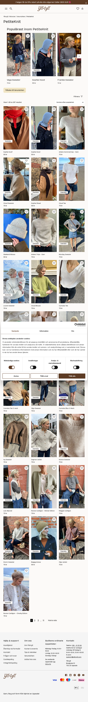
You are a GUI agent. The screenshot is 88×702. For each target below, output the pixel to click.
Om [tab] (72, 331)
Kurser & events (31, 649)
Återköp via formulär (11, 649)
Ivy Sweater (7, 460)
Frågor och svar (10, 656)
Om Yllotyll (28, 645)
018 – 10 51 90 (77, 645)
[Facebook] (66, 675)
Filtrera (77, 97)
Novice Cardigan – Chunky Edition (15, 613)
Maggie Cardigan (65, 511)
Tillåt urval (44, 376)
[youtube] (83, 675)
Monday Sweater (65, 254)
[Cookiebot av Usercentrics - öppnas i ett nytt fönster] (76, 324)
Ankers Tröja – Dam (38, 254)
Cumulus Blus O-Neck (66, 408)
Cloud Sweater (8, 203)
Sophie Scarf (7, 152)
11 (43, 620)
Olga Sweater (36, 408)
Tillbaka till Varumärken (14, 90)
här (54, 662)
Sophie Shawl (36, 203)
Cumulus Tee (63, 306)
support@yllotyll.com (73, 657)
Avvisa (16, 376)
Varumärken (21, 16)
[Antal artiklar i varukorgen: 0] (82, 9)
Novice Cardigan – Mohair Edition (43, 511)
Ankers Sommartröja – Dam (69, 152)
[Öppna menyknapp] (6, 8)
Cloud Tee (62, 203)
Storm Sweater (8, 562)
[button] (28, 36)
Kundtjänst (7, 645)
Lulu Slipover (7, 511)
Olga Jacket (63, 562)
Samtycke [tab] (15, 331)
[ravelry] (79, 675)
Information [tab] (44, 331)
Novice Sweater (64, 460)
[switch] (33, 367)
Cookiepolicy (8, 659)
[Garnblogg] (70, 675)
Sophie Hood (35, 152)
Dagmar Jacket (36, 460)
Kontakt (6, 652)
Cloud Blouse (36, 306)
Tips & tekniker (30, 652)
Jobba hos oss (30, 659)
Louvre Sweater (8, 306)
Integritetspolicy (10, 663)
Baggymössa (36, 562)
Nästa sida (52, 620)
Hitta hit (48, 664)
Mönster (12, 16)
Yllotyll (5, 16)
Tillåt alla (72, 376)
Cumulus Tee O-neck (10, 408)
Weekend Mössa (9, 254)
